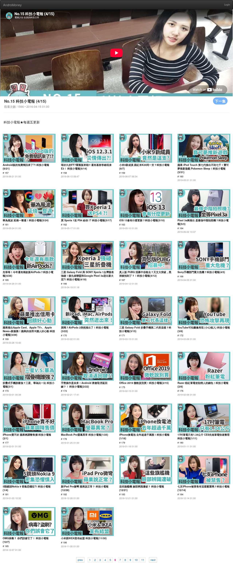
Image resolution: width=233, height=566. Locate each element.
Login (227, 4)
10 (136, 560)
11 (142, 560)
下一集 (220, 101)
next (153, 560)
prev (80, 560)
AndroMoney (12, 4)
